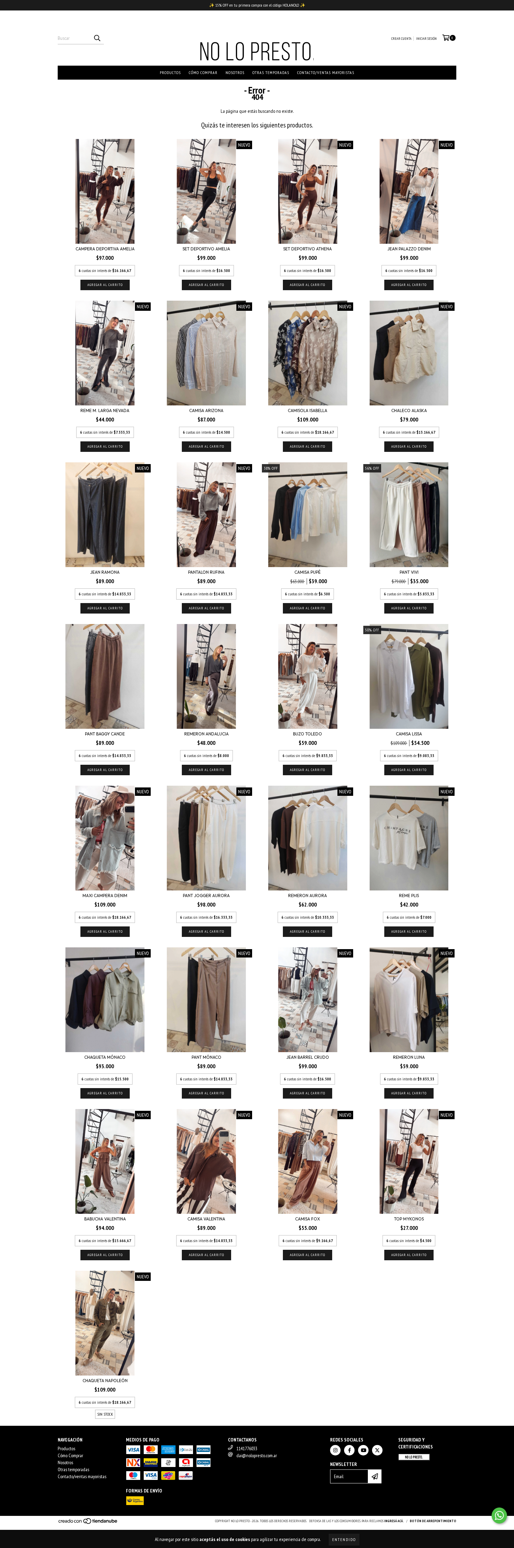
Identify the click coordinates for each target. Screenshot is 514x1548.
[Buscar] (97, 38)
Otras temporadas (270, 72)
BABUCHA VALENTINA (105, 1218)
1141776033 (246, 1448)
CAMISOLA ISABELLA (307, 410)
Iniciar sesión (426, 38)
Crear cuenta (401, 38)
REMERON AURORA (307, 895)
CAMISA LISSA (409, 733)
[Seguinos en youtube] (363, 1450)
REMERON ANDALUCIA (206, 733)
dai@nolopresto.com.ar (256, 1455)
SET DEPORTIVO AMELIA (206, 248)
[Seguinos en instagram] (335, 1450)
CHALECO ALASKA (409, 410)
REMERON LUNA (409, 1057)
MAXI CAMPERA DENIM (105, 895)
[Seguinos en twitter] (377, 1450)
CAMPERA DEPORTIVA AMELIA (105, 248)
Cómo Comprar (203, 72)
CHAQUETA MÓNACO (105, 1057)
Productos (170, 72)
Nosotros (235, 72)
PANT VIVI (409, 572)
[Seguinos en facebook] (349, 1450)
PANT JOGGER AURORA (206, 895)
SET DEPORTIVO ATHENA (307, 248)
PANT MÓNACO (206, 1057)
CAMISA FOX (307, 1218)
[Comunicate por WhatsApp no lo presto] (499, 1515)
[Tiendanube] (88, 1523)
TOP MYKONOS (409, 1218)
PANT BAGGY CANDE (105, 733)
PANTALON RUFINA (206, 572)
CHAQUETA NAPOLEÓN (105, 1380)
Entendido (344, 1539)
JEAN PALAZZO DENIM (409, 248)
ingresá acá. (394, 1521)
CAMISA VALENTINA (206, 1218)
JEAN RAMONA (105, 572)
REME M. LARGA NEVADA (104, 410)
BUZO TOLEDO (307, 733)
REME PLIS (409, 895)
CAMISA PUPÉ (307, 572)
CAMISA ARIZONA (206, 410)
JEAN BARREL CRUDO (307, 1057)
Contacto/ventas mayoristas (325, 72)
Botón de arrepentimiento (433, 1521)
